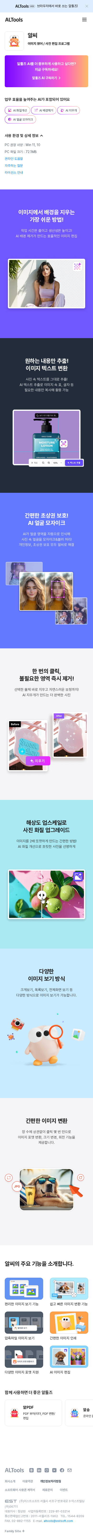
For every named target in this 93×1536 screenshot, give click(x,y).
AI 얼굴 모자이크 (23, 119)
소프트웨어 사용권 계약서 (20, 1490)
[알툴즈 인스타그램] (46, 1470)
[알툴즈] (14, 19)
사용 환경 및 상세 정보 (22, 135)
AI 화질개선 (20, 110)
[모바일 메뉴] (84, 19)
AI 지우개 (71, 110)
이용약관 (27, 1481)
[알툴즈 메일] (69, 1470)
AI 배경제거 (46, 110)
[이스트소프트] (11, 1501)
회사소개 (10, 1481)
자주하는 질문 (14, 166)
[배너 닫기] (86, 6)
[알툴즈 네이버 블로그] (31, 1470)
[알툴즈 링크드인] (39, 1470)
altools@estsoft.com (58, 1521)
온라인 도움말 (14, 159)
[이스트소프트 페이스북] (62, 1470)
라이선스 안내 (14, 172)
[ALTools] (14, 1470)
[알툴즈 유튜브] (54, 1470)
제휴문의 (47, 1490)
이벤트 (64, 1490)
